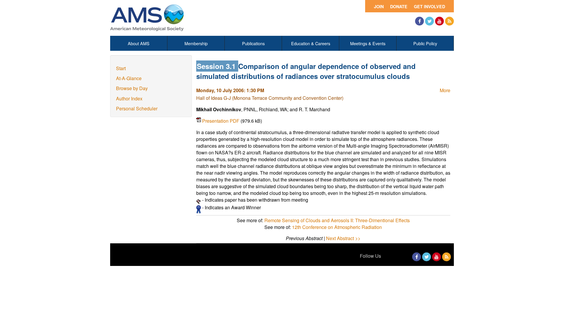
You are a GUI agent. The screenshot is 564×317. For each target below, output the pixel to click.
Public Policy (425, 43)
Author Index (129, 98)
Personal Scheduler (136, 108)
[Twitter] (429, 21)
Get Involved (429, 6)
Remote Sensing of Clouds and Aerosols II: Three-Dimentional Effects (337, 220)
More (445, 90)
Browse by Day (132, 88)
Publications (253, 43)
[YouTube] (439, 21)
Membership (196, 43)
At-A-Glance (129, 78)
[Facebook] (419, 21)
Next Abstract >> (343, 238)
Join (379, 6)
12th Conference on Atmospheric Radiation (337, 227)
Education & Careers (310, 43)
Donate (398, 6)
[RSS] (449, 21)
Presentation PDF (221, 120)
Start (121, 68)
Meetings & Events (367, 43)
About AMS (139, 43)
